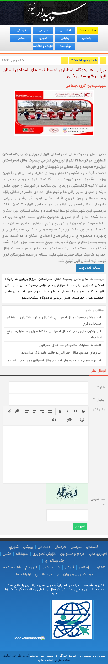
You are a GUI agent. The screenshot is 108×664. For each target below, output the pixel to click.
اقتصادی (65, 30)
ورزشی (65, 38)
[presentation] (60, 411)
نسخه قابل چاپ (89, 267)
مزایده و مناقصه (43, 46)
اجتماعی (87, 38)
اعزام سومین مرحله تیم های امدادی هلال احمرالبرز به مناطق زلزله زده (54, 360)
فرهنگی (21, 30)
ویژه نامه (65, 46)
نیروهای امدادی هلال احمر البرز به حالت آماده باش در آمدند (61, 353)
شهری (43, 38)
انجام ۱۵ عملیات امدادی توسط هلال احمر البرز (70, 345)
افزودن (79, 526)
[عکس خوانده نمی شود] (67, 503)
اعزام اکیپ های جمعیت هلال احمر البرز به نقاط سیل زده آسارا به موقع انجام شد (54, 334)
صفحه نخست (87, 30)
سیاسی (43, 30)
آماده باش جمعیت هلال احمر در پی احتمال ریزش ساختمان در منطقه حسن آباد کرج (54, 320)
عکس (21, 38)
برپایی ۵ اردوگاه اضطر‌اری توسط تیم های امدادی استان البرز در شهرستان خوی (54, 73)
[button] (60, 411)
